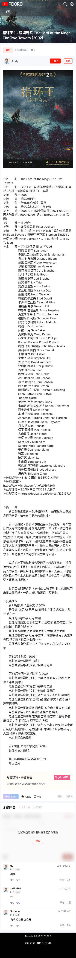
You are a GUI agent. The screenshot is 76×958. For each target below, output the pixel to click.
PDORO (47, 936)
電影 (8, 50)
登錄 (38, 841)
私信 (68, 61)
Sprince (15, 911)
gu (11, 865)
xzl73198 (15, 888)
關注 (56, 61)
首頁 (7, 12)
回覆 (68, 880)
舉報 (62, 880)
